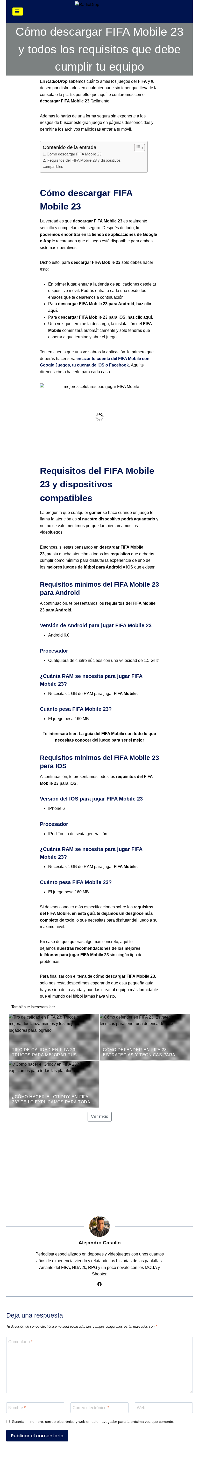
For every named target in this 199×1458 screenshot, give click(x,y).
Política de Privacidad (69, 1451)
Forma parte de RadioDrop (120, 1451)
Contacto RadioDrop (170, 1451)
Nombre (17, 1407)
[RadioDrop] (108, 12)
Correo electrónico (91, 1407)
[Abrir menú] (17, 12)
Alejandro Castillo (100, 1242)
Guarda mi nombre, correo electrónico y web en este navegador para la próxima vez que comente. (93, 1421)
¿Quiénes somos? (26, 1451)
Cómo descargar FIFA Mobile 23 (74, 154)
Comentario (20, 1342)
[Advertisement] (99, 1167)
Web (141, 1407)
